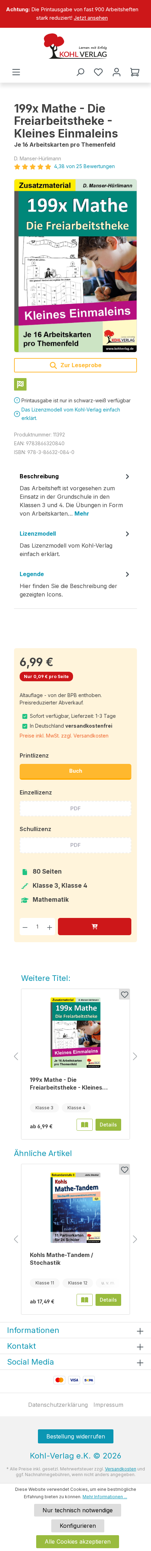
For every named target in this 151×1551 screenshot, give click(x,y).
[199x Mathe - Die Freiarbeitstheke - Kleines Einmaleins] (75, 265)
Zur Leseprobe (80, 365)
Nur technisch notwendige (77, 1510)
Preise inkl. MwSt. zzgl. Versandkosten (64, 736)
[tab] (75, 497)
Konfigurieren (78, 1525)
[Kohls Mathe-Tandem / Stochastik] (75, 1208)
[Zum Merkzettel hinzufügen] (124, 994)
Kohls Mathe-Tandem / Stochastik (61, 1258)
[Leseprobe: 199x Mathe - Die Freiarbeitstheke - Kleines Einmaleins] (85, 1125)
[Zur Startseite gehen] (75, 46)
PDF (75, 808)
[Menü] (16, 72)
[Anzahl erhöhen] (49, 926)
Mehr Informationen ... (105, 1496)
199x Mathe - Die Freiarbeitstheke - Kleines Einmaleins (66, 1083)
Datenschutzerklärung (58, 1404)
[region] (75, 14)
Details (108, 1125)
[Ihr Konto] (116, 72)
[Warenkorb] (135, 72)
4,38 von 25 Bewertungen (84, 166)
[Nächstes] (135, 1056)
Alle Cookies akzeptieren (78, 1541)
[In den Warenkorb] (94, 926)
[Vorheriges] (16, 1056)
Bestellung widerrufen (75, 1436)
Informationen (33, 1330)
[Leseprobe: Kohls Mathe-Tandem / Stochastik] (85, 1300)
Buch (75, 770)
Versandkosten (120, 1469)
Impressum (108, 1404)
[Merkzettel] (98, 72)
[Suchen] (80, 72)
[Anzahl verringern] (25, 926)
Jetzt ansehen (91, 17)
